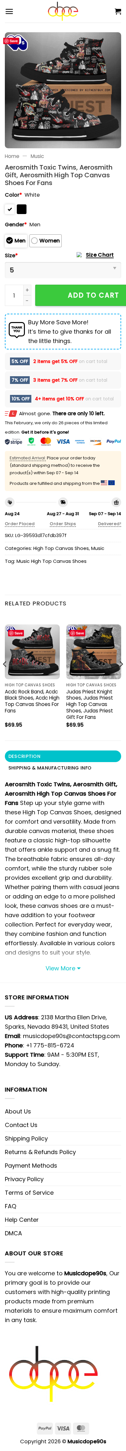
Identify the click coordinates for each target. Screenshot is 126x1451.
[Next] (121, 677)
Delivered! (109, 524)
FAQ (10, 1206)
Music (37, 156)
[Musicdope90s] (63, 11)
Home (12, 156)
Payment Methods (31, 1166)
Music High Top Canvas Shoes (51, 561)
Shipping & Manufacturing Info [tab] (49, 768)
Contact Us (21, 1125)
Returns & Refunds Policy (40, 1152)
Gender (16, 224)
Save (14, 40)
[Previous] (5, 677)
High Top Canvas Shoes (61, 548)
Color (13, 195)
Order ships (63, 524)
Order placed (20, 524)
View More (60, 968)
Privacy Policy (24, 1179)
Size (11, 255)
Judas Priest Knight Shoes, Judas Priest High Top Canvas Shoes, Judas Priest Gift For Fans (89, 705)
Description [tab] (24, 756)
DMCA (13, 1233)
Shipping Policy (26, 1138)
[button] (9, 11)
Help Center (22, 1220)
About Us (18, 1111)
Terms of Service (29, 1193)
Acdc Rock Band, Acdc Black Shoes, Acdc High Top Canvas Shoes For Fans (32, 701)
